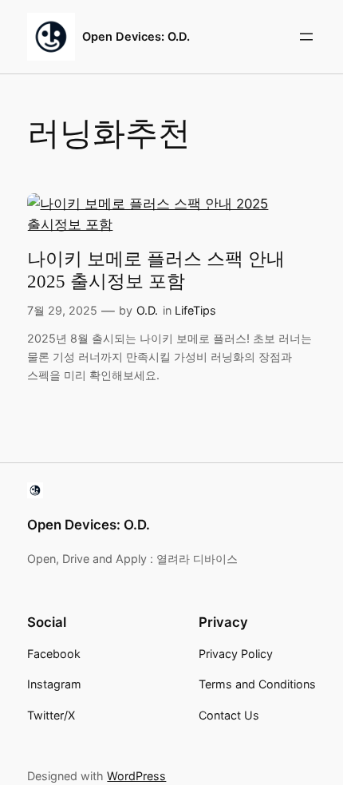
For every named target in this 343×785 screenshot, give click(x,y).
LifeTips (195, 310)
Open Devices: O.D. (136, 37)
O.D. (147, 310)
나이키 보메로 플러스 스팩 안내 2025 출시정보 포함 (156, 269)
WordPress (136, 776)
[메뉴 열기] (306, 36)
